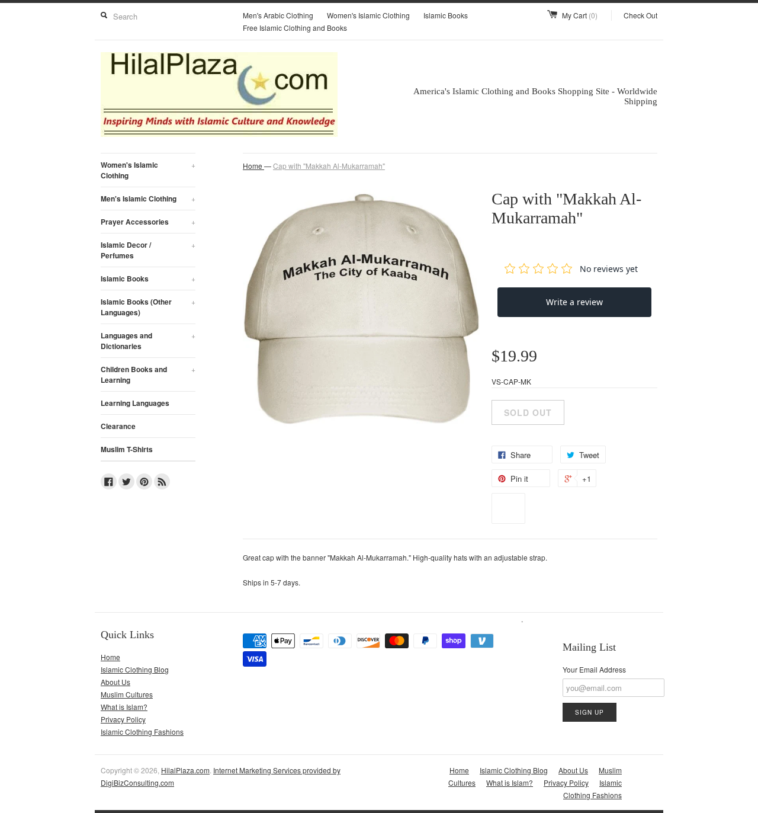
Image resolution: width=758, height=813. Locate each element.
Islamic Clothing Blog (135, 669)
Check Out (640, 15)
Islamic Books (445, 15)
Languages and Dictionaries (148, 340)
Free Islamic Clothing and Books (295, 28)
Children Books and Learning (148, 374)
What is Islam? (124, 707)
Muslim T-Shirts (127, 449)
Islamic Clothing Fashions (142, 731)
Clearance (118, 426)
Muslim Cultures (127, 694)
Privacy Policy (123, 719)
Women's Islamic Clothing (368, 15)
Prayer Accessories (148, 221)
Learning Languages (135, 403)
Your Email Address (594, 669)
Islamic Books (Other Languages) (148, 307)
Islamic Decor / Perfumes (148, 250)
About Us (115, 682)
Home (110, 657)
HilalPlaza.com (185, 770)
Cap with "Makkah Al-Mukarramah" (329, 166)
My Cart (580, 15)
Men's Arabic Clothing (278, 15)
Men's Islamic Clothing (148, 198)
